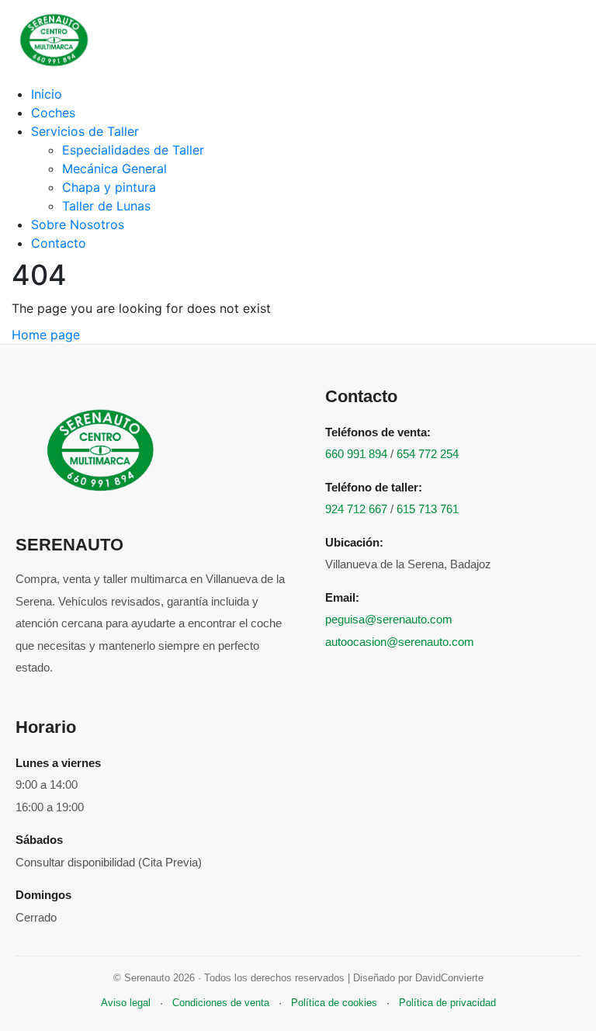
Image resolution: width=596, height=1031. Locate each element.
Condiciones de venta (220, 1002)
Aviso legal (126, 1002)
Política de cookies (334, 1002)
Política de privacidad (447, 1002)
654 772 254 (428, 453)
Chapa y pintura (109, 187)
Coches (53, 112)
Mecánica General (114, 168)
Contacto (58, 243)
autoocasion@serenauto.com (399, 641)
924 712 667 (356, 509)
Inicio (46, 94)
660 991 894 (356, 453)
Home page (46, 334)
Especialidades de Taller (133, 150)
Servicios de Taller (85, 131)
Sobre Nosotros (77, 224)
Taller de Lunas (106, 205)
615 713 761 (428, 509)
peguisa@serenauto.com (388, 619)
